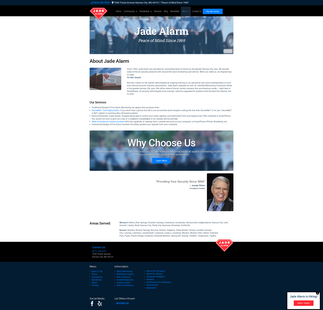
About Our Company (155, 271)
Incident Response (125, 280)
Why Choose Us (124, 277)
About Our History (154, 274)
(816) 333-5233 (101, 2)
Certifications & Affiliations (158, 282)
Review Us (122, 303)
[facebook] (92, 303)
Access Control (123, 282)
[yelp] (99, 303)
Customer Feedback (155, 276)
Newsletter (151, 288)
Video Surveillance (125, 285)
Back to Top (97, 271)
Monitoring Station (125, 274)
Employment (152, 285)
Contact (95, 285)
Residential (97, 280)
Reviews (150, 279)
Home (94, 274)
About (94, 282)
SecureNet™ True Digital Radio (105, 110)
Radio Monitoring (124, 271)
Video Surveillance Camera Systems (108, 121)
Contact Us (98, 247)
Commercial (97, 277)
